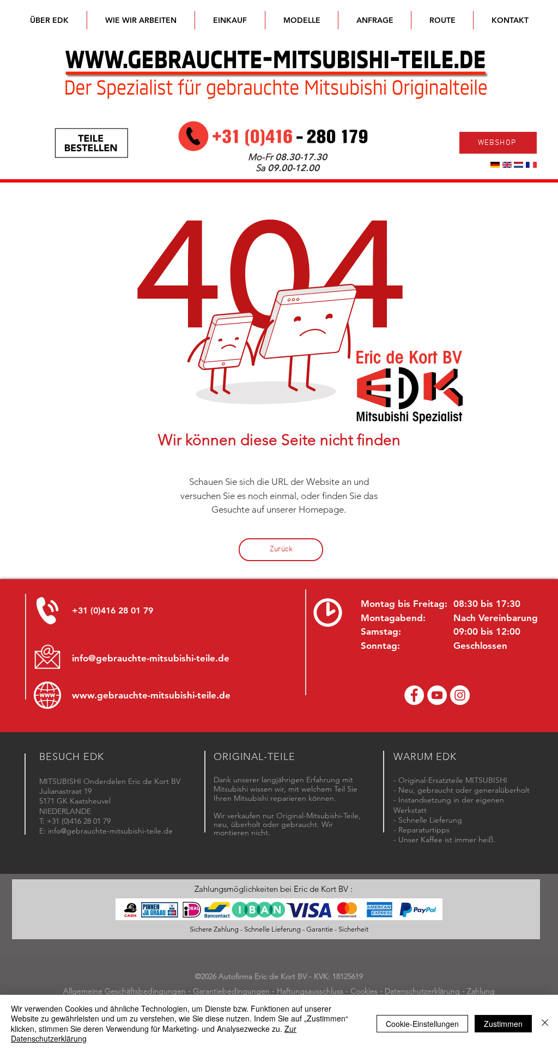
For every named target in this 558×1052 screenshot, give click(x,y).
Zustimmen (503, 1023)
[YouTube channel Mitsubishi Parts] (437, 695)
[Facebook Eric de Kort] (414, 695)
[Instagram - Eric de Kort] (460, 695)
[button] (301, 20)
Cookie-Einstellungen (422, 1023)
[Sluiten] (544, 1023)
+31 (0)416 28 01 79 (112, 610)
